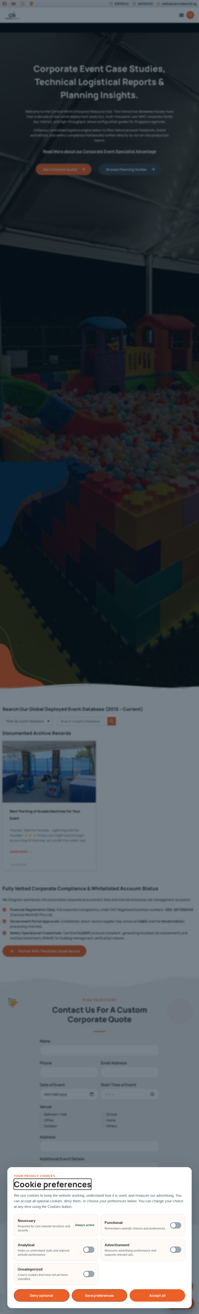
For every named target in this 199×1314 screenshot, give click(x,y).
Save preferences (99, 1295)
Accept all (157, 1295)
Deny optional (41, 1295)
